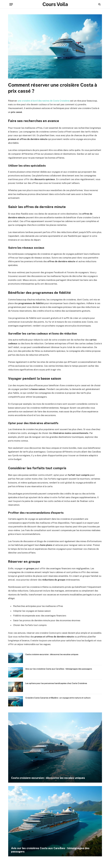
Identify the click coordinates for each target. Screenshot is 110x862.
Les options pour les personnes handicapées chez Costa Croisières (56, 683)
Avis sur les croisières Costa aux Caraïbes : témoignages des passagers (58, 669)
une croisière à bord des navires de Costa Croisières (44, 100)
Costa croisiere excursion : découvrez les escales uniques (51, 654)
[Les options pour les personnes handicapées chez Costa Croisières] (15, 687)
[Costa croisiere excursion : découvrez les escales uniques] (15, 658)
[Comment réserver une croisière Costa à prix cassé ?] (55, 78)
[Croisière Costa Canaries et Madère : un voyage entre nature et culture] (15, 701)
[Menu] (11, 4)
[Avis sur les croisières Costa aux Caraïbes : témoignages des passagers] (15, 672)
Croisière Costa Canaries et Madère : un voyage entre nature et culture (57, 698)
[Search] (99, 4)
